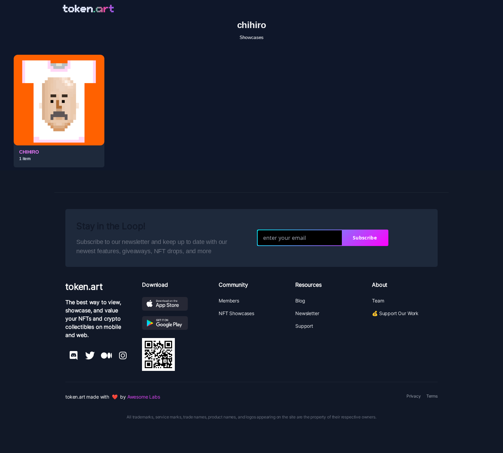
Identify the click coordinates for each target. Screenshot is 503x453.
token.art (84, 286)
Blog (300, 300)
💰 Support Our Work (395, 313)
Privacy (414, 396)
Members (229, 300)
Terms (432, 396)
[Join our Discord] (73, 355)
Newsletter (307, 313)
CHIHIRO (29, 152)
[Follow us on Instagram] (123, 355)
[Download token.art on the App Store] (175, 304)
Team (378, 300)
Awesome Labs (143, 397)
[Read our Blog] (106, 355)
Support (304, 326)
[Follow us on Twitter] (90, 355)
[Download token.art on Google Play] (175, 323)
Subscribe (365, 237)
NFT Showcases (236, 313)
